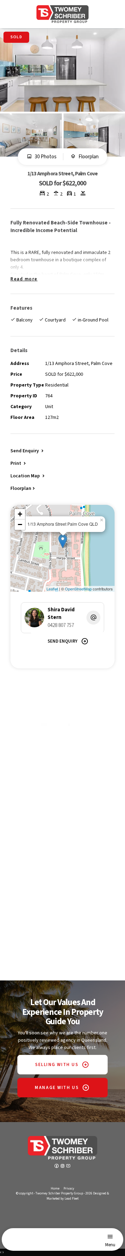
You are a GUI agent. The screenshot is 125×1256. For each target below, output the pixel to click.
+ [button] (20, 514)
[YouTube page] (68, 1166)
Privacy (69, 1188)
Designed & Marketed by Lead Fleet (78, 1196)
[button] (18, 463)
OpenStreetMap (78, 588)
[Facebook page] (57, 1166)
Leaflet (52, 588)
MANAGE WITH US (56, 1087)
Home (55, 1188)
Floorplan (88, 157)
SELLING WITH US (56, 1065)
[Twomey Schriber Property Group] (62, 14)
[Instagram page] (63, 1166)
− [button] (20, 524)
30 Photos (45, 157)
